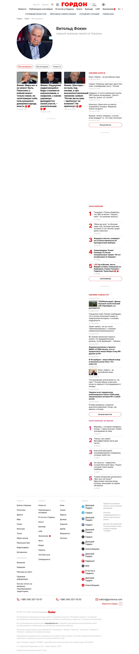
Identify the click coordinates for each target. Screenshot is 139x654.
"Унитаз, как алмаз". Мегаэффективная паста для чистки (106, 441)
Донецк (63, 519)
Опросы (41, 550)
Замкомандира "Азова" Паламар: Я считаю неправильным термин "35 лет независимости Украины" (107, 253)
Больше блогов (105, 125)
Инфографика (23, 547)
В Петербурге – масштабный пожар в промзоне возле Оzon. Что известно (104, 361)
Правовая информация (22, 577)
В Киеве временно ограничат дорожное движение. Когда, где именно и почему (103, 407)
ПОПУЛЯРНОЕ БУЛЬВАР (101, 421)
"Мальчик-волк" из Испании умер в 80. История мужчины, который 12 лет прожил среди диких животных (107, 227)
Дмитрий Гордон (89, 506)
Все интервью (42, 66)
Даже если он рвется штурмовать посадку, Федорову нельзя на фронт (102, 106)
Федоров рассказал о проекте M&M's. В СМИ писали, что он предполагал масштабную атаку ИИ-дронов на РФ (105, 350)
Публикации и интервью (41, 9)
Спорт (19, 524)
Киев (62, 505)
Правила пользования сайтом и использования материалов (112, 506)
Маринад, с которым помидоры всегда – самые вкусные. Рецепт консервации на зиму (108, 429)
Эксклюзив (108, 9)
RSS (87, 566)
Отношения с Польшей (89, 14)
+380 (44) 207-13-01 (31, 599)
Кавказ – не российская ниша (104, 77)
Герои (27, 18)
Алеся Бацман (92, 549)
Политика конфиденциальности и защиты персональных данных (111, 516)
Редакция (21, 567)
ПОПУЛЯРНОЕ (96, 206)
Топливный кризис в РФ (35, 14)
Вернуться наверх (110, 604)
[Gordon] (74, 5)
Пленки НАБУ (108, 14)
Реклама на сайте (24, 572)
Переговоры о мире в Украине (63, 14)
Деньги (20, 515)
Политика (21, 510)
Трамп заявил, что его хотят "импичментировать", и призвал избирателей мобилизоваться (102, 328)
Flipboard (89, 561)
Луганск (63, 538)
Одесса (63, 515)
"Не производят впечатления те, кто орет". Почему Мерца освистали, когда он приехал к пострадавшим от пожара (105, 383)
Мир (19, 519)
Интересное (22, 552)
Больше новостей (105, 414)
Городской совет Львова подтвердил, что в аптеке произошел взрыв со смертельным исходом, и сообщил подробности (105, 317)
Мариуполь (65, 533)
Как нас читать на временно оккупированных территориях (24, 587)
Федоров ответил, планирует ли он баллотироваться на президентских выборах (107, 240)
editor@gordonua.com (110, 599)
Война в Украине (24, 505)
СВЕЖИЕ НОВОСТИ (99, 295)
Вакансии (21, 562)
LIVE (98, 9)
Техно (19, 533)
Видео (41, 545)
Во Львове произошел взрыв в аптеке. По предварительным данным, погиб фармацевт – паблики (105, 339)
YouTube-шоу (44, 555)
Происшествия (23, 543)
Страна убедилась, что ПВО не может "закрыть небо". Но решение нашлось (107, 214)
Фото (40, 541)
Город (62, 501)
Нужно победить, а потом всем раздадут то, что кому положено (105, 117)
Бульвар (89, 9)
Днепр (62, 529)
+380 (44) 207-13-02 (70, 599)
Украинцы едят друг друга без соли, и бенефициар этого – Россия (105, 85)
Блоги (79, 9)
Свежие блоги (97, 73)
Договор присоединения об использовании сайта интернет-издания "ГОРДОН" (112, 527)
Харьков (63, 524)
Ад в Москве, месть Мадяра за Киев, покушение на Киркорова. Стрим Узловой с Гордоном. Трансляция (107, 267)
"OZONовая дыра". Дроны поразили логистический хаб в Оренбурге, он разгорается (104, 304)
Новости (22, 9)
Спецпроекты (44, 559)
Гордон (19, 18)
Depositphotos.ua (51, 623)
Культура (21, 529)
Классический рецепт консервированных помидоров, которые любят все (107, 453)
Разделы (41, 501)
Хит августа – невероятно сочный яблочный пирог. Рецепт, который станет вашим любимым (108, 466)
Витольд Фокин (37, 18)
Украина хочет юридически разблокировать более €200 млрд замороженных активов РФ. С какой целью (104, 395)
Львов (62, 510)
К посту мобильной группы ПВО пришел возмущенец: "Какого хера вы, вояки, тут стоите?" (105, 95)
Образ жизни (22, 538)
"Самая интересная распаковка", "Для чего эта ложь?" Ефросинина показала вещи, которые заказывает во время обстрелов (108, 481)
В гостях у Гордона (64, 9)
